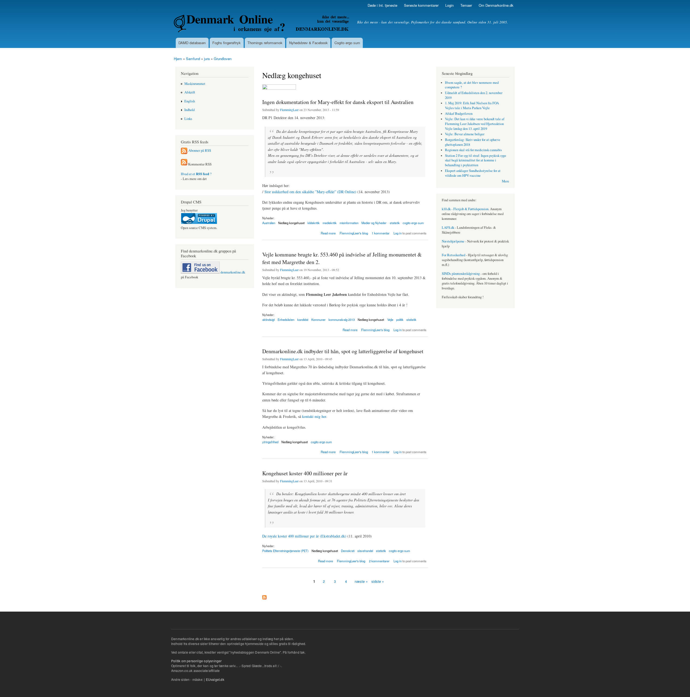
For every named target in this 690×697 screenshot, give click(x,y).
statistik (395, 223)
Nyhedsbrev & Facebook (308, 42)
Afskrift (189, 92)
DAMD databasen (192, 42)
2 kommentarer (379, 561)
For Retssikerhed (453, 255)
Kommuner (318, 319)
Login (449, 5)
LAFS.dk (448, 227)
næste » (361, 581)
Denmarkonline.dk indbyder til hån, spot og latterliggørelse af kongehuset (342, 351)
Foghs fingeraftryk (226, 42)
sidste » (377, 581)
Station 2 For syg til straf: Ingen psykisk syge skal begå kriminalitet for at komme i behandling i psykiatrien (475, 160)
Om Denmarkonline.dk (496, 5)
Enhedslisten (286, 319)
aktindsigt (268, 319)
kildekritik (314, 223)
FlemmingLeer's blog (354, 233)
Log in (398, 233)
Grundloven (223, 58)
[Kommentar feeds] (184, 164)
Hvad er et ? (196, 174)
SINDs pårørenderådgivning (461, 273)
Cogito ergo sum (347, 42)
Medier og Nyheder (374, 223)
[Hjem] (262, 24)
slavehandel (365, 551)
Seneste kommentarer (421, 5)
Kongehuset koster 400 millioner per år (305, 473)
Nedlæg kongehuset (291, 223)
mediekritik (330, 223)
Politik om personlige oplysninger (196, 660)
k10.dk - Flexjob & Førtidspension (465, 209)
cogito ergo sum (413, 223)
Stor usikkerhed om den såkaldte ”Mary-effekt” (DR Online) (310, 191)
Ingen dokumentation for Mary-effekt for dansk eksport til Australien (337, 102)
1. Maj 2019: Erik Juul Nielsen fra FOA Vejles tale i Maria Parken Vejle (472, 105)
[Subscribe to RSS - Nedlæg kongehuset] (264, 596)
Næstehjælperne (453, 241)
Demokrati (347, 551)
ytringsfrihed (270, 442)
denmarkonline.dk (232, 272)
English (189, 101)
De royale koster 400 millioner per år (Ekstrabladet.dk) (304, 536)
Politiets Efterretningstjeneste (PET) (285, 551)
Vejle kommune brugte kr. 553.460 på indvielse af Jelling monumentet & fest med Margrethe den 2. (342, 258)
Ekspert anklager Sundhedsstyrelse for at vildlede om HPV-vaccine (473, 173)
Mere (505, 181)
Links (188, 118)
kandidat (302, 319)
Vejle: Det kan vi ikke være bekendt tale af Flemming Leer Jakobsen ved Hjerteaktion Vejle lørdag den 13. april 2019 (474, 124)
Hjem (178, 58)
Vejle (390, 319)
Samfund (193, 58)
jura (207, 58)
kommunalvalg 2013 (342, 319)
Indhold (189, 110)
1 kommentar (380, 233)
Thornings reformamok (264, 42)
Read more (328, 232)
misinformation (349, 223)
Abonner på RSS (199, 150)
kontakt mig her (314, 416)
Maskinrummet (194, 83)
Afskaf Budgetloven (458, 113)
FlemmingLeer (289, 110)
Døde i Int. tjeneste (382, 5)
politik (399, 319)
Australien (268, 223)
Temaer (466, 5)
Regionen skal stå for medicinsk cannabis (473, 150)
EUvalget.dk (215, 679)
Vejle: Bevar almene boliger (464, 134)
